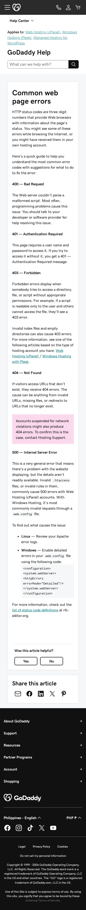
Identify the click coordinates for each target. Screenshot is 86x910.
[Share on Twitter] (52, 694)
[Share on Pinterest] (63, 694)
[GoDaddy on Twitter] (41, 830)
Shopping (11, 781)
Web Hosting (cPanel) (42, 32)
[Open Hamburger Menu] (5, 7)
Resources (12, 745)
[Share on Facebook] (29, 694)
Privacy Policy (41, 846)
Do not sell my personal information (43, 855)
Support (10, 733)
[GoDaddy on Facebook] (7, 830)
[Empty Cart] (78, 7)
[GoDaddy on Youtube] (53, 830)
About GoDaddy (17, 721)
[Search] (74, 64)
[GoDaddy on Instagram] (18, 830)
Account (10, 769)
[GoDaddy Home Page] (23, 798)
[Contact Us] (58, 7)
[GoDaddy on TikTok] (30, 830)
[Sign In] (68, 7)
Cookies (62, 846)
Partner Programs (18, 757)
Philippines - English (20, 818)
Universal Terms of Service (42, 900)
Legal (21, 846)
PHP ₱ (72, 818)
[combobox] (38, 64)
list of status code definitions (35, 610)
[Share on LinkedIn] (41, 694)
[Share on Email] (18, 694)
